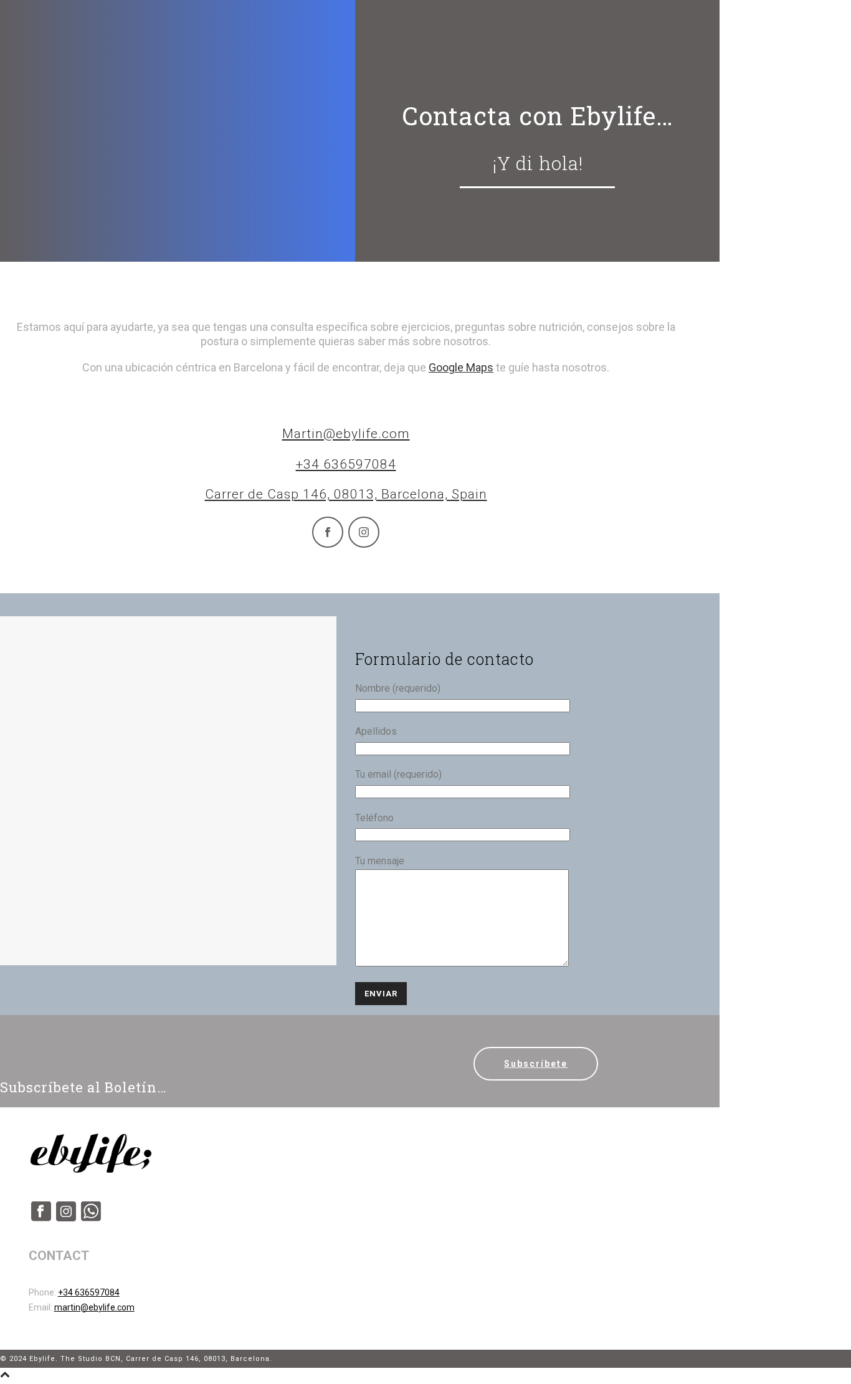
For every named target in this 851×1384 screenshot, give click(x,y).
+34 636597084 (346, 464)
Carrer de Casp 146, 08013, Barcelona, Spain (346, 494)
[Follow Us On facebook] (41, 1218)
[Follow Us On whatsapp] (91, 1218)
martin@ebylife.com (94, 1307)
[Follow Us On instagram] (66, 1218)
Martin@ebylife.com (346, 433)
